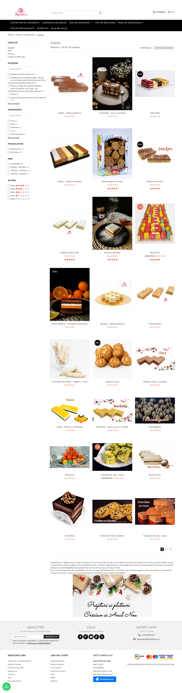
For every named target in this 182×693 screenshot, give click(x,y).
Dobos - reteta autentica (69, 113)
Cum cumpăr (55, 667)
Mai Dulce (14, 152)
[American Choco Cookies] (112, 511)
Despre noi (42, 28)
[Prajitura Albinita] (112, 223)
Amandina (70, 535)
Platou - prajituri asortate (70, 181)
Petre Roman (155, 323)
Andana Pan (15, 149)
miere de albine (16, 134)
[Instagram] (101, 636)
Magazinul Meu (17, 655)
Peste (12, 185)
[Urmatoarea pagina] (170, 549)
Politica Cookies (14, 664)
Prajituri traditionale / (26, 34)
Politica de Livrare (57, 671)
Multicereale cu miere (112, 181)
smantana (14, 127)
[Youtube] (91, 636)
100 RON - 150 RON (18, 170)
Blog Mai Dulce (59, 28)
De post (11, 53)
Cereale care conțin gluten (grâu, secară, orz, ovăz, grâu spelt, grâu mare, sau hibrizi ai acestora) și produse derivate (27, 80)
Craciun (11, 47)
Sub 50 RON (15, 163)
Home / (11, 34)
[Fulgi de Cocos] (112, 359)
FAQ (52, 674)
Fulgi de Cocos (112, 381)
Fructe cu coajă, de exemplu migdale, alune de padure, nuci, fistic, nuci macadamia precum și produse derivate (24, 88)
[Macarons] (155, 223)
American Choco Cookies (112, 535)
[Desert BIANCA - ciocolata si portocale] (70, 294)
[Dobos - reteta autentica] (70, 83)
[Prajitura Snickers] (155, 153)
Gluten (13, 94)
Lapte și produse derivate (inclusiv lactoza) (28, 97)
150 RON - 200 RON (18, 174)
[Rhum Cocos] (155, 457)
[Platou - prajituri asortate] (70, 153)
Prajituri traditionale (16, 56)
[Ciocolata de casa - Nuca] (155, 511)
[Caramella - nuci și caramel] (112, 83)
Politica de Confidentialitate (39, 643)
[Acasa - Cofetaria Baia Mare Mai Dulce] (22, 13)
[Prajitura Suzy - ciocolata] (155, 359)
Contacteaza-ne (106, 679)
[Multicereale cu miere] (112, 153)
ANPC (52, 677)
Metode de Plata (57, 661)
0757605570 (148, 635)
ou (11, 130)
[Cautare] (100, 12)
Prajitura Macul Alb (69, 252)
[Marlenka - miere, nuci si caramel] (112, 410)
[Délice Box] (155, 83)
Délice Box (155, 113)
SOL (9, 677)
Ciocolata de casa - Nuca (155, 535)
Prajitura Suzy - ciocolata (155, 381)
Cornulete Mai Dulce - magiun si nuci (69, 381)
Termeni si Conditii (15, 667)
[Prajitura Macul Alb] (70, 223)
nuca (12, 120)
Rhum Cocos (155, 474)
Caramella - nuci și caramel (112, 113)
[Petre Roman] (155, 294)
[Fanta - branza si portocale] (70, 410)
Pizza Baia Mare (14, 681)
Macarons (155, 252)
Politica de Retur (57, 664)
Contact (11, 674)
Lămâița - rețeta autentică (112, 323)
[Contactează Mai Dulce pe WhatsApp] (7, 686)
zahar (12, 124)
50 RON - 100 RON (18, 167)
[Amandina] (70, 511)
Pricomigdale (155, 426)
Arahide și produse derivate (22, 74)
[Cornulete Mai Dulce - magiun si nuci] (70, 359)
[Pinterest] (85, 636)
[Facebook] (80, 636)
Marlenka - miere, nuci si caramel (112, 426)
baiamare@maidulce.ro (148, 639)
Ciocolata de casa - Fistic (112, 474)
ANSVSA (53, 681)
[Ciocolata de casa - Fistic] (112, 457)
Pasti (10, 50)
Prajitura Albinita (112, 252)
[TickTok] (96, 636)
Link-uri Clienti (59, 655)
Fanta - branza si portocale (69, 426)
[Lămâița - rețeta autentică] (112, 294)
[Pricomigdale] (155, 410)
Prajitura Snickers (155, 181)
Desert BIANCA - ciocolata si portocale (70, 323)
